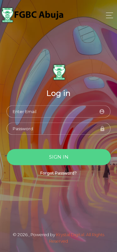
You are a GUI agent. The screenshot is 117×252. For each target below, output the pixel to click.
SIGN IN (59, 157)
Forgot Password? (58, 173)
